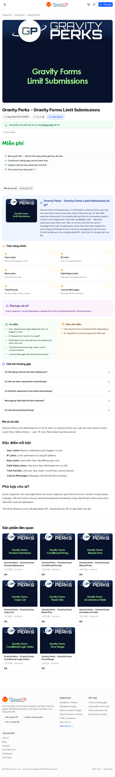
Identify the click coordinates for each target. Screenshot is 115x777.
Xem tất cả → (66, 726)
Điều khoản (108, 769)
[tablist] (18, 188)
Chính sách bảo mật (98, 710)
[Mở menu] (4, 4)
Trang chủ (7, 15)
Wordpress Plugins (68, 706)
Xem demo (57, 117)
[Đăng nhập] (94, 4)
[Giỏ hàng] (88, 4)
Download (7, 753)
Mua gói (107, 4)
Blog (4, 742)
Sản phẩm (19, 15)
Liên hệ (5, 738)
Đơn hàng (6, 757)
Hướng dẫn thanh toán (98, 706)
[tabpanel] (57, 353)
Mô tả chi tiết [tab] (10, 188)
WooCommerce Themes (71, 714)
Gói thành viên (9, 749)
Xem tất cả (65, 722)
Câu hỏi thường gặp (97, 702)
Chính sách (96, 769)
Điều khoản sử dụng (97, 714)
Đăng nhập (47, 125)
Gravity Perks (34, 15)
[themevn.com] (57, 4)
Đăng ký (6, 745)
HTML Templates (68, 718)
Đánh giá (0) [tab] (26, 188)
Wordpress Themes (69, 702)
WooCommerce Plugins (71, 710)
